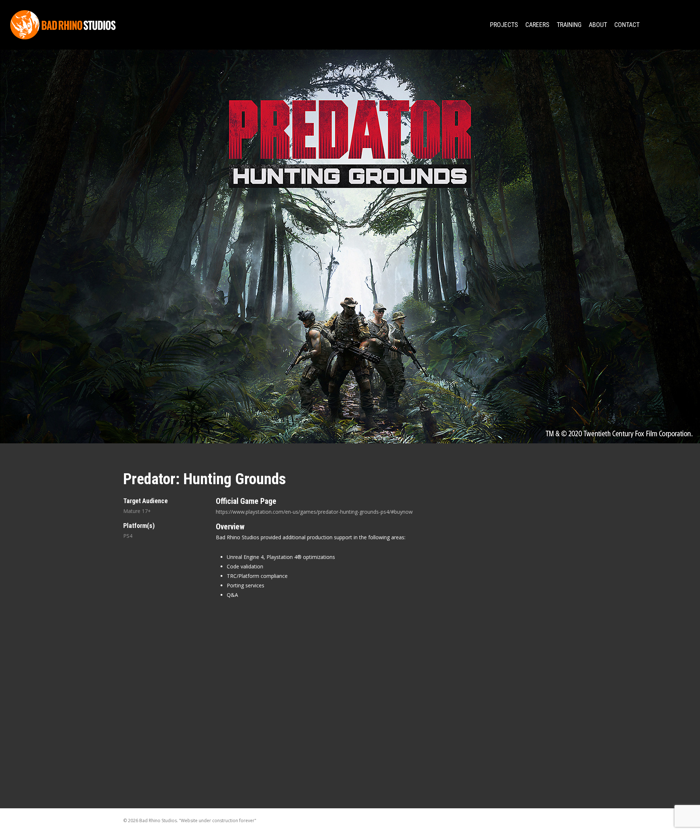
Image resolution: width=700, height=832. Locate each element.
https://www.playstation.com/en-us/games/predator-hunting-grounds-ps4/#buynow (314, 511)
